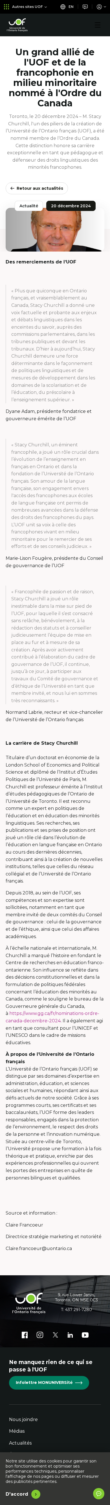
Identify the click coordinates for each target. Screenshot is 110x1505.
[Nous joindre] (85, 6)
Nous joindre (23, 1419)
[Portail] (101, 6)
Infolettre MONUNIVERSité (44, 1382)
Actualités (20, 1443)
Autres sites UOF (27, 7)
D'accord (17, 1494)
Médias (17, 1431)
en (71, 7)
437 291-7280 (78, 1309)
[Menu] (97, 25)
